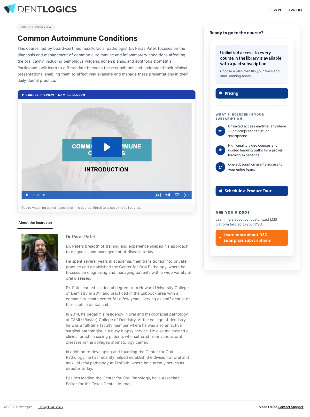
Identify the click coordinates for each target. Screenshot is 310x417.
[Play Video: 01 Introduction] (107, 147)
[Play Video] (26, 195)
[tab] (35, 223)
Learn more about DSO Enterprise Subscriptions (247, 237)
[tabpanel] (106, 312)
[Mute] (167, 195)
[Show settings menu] (177, 195)
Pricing (231, 93)
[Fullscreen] (187, 195)
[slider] (97, 195)
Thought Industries (50, 407)
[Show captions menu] (158, 195)
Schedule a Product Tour (248, 190)
